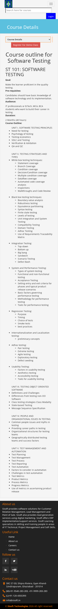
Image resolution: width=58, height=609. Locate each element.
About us (13, 541)
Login (51, 16)
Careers (13, 545)
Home (12, 536)
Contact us (14, 549)
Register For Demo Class (22, 44)
